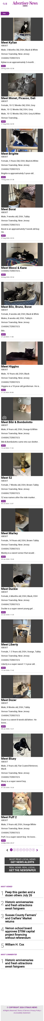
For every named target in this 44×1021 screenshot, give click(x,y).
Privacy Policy (35, 1010)
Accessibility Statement (22, 1013)
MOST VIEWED (6, 886)
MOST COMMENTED (9, 954)
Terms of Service (23, 1010)
